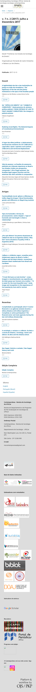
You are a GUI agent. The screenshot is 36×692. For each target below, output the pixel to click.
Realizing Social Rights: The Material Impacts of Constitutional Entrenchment (17, 128)
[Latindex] (22, 506)
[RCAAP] (26, 559)
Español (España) (9, 392)
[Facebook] (6, 670)
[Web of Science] (9, 581)
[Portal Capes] (13, 631)
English (5, 386)
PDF (6, 100)
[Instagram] (12, 670)
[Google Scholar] (11, 615)
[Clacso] (18, 485)
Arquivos (10, 11)
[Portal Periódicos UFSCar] (18, 641)
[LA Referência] (11, 549)
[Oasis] (12, 559)
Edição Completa (8, 370)
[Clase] (9, 506)
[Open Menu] (2, 6)
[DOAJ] (17, 591)
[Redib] (16, 517)
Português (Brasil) (9, 389)
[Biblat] (14, 570)
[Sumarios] (12, 538)
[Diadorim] (11, 528)
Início (3, 11)
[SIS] (19, 581)
